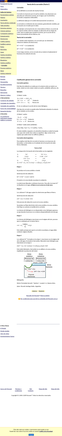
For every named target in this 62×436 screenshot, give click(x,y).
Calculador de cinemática (7, 103)
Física (2, 6)
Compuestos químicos (6, 33)
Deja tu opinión (45, 295)
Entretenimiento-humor (7, 336)
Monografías (4, 82)
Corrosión (4, 65)
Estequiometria (4, 36)
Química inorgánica (6, 55)
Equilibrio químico (5, 44)
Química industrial (5, 73)
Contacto (30, 391)
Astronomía (3, 92)
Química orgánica (5, 57)
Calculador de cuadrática (7, 106)
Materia (2, 17)
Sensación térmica (5, 111)
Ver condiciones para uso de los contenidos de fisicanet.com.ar (39, 299)
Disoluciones (4, 39)
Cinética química (5, 41)
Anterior (34, 291)
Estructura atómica (6, 28)
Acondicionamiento (6, 84)
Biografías (3, 90)
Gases (2, 52)
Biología (2, 76)
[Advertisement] (38, 67)
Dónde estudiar (4, 331)
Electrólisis (3, 49)
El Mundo (3, 328)
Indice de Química (5, 12)
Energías (2, 79)
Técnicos (2, 87)
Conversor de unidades (7, 100)
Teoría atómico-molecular (8, 23)
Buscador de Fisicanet (32, 295)
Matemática (4, 9)
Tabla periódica (4, 25)
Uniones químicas (5, 31)
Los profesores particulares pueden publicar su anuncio (6, 118)
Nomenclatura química (7, 15)
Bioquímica (3, 60)
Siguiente (41, 291)
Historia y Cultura (5, 95)
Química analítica (5, 63)
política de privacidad (46, 431)
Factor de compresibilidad (8, 108)
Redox (2, 47)
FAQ (31, 389)
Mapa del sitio (43, 389)
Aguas (2, 71)
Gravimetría (3, 20)
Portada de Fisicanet (6, 4)
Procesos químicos (5, 68)
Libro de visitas (4, 334)
